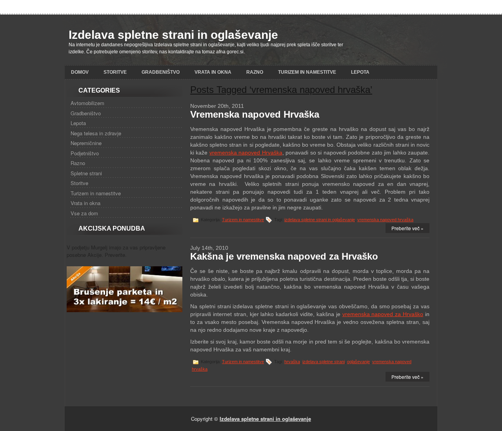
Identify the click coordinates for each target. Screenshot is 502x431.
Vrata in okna (213, 72)
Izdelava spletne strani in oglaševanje (173, 34)
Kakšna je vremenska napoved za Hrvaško (284, 256)
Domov (80, 72)
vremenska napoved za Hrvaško (383, 314)
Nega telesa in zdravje (96, 133)
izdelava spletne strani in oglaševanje (319, 219)
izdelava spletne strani (323, 361)
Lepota (360, 72)
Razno (254, 72)
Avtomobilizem (87, 103)
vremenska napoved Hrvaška (245, 152)
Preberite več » (407, 228)
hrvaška (292, 361)
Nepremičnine (86, 143)
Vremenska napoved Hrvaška (254, 114)
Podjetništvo (85, 153)
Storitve (115, 72)
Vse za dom (84, 213)
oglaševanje (358, 361)
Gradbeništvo (161, 72)
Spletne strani (86, 173)
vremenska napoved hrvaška (385, 219)
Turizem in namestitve (307, 72)
